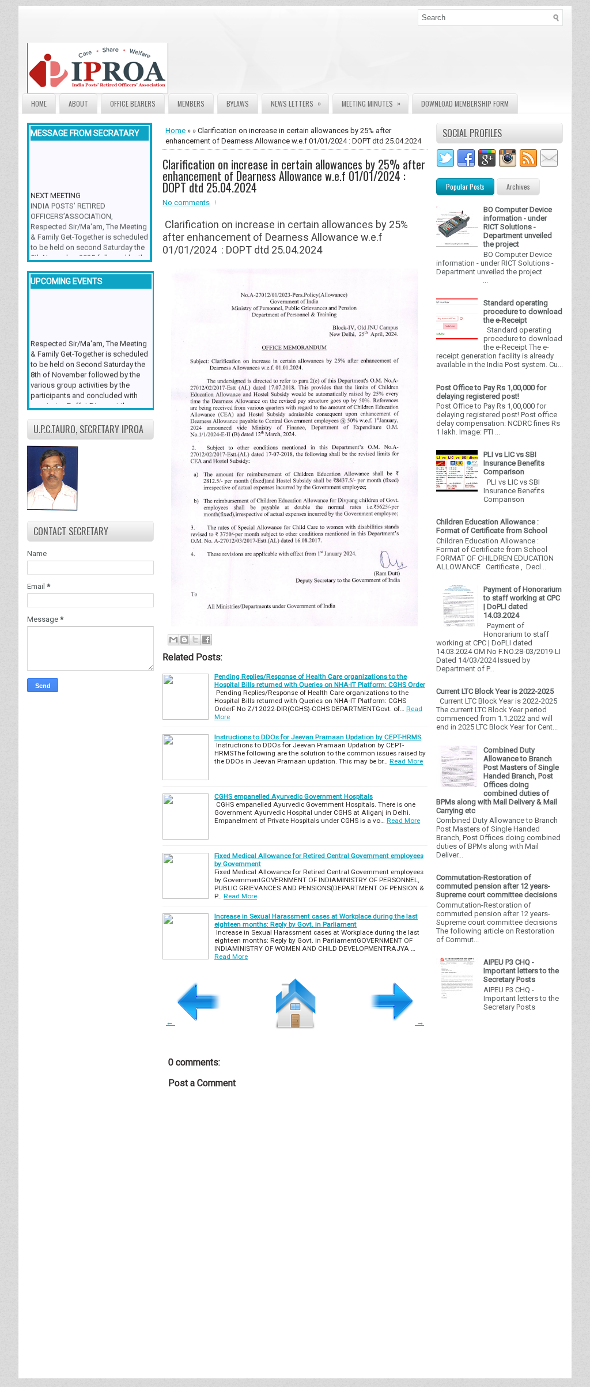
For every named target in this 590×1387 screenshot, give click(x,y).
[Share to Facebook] (206, 639)
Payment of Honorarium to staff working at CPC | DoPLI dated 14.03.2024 (522, 602)
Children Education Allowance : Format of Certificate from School (491, 526)
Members (191, 103)
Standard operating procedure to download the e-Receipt (522, 311)
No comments (186, 202)
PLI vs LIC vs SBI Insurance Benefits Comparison (513, 463)
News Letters (296, 103)
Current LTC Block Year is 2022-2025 (495, 691)
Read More (406, 761)
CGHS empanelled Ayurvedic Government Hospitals (293, 796)
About (78, 103)
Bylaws (237, 103)
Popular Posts (465, 186)
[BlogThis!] (184, 639)
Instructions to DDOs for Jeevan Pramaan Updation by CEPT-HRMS (317, 737)
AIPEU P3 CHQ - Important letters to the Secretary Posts (521, 971)
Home (39, 103)
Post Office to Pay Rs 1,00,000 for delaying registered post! (491, 391)
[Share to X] (195, 639)
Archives (518, 186)
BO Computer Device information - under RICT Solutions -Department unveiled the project (517, 226)
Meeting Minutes (371, 103)
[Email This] (173, 639)
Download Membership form (465, 103)
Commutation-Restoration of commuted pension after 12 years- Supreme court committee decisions (496, 886)
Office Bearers (133, 103)
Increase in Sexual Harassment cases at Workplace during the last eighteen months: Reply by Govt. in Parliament (316, 920)
